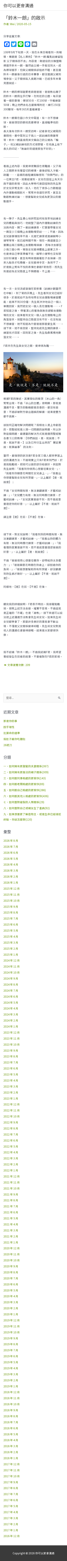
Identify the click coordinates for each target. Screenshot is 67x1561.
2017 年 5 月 (10, 1506)
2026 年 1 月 (10, 882)
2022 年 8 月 (10, 1128)
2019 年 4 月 (10, 1368)
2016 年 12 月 (11, 1536)
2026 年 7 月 (10, 846)
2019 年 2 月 (10, 1380)
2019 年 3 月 (10, 1374)
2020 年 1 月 (10, 1314)
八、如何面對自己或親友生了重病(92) (26, 808)
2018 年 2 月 (10, 1452)
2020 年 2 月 (10, 1308)
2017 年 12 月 (11, 1464)
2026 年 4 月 (10, 864)
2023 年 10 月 (11, 1044)
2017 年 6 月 (10, 1500)
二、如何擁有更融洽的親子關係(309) (26, 772)
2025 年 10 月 (11, 900)
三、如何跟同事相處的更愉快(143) (24, 778)
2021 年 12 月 (11, 1176)
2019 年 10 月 (11, 1332)
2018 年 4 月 (10, 1440)
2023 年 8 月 (10, 1056)
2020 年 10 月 (11, 1260)
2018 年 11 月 (11, 1398)
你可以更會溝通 (18, 5)
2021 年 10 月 (11, 1188)
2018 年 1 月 (10, 1458)
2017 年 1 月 (10, 1530)
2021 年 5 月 (10, 1218)
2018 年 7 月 (10, 1422)
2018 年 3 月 (10, 1446)
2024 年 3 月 (10, 1014)
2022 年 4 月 (10, 1152)
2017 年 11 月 (11, 1470)
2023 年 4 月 (10, 1080)
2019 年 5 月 (10, 1362)
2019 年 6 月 (10, 1356)
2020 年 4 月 (10, 1296)
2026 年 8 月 (10, 840)
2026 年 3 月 (10, 870)
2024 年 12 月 (11, 960)
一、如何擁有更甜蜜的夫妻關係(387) (26, 766)
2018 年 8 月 (10, 1416)
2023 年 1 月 (10, 1098)
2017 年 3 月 (10, 1518)
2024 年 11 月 (11, 966)
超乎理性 (8, 727)
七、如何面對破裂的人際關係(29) (23, 802)
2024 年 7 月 (10, 990)
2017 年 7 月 (10, 1494)
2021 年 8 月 (10, 1200)
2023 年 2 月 (10, 1092)
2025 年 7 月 (10, 918)
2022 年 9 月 (10, 1122)
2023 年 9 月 (10, 1050)
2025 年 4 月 (10, 936)
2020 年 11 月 (11, 1254)
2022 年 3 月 (10, 1158)
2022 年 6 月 (10, 1140)
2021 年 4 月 (10, 1224)
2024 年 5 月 (10, 1002)
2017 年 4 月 (10, 1512)
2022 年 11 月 (11, 1110)
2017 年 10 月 (11, 1476)
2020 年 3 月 (10, 1302)
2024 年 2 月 (10, 1020)
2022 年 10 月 (11, 1116)
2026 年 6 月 (10, 852)
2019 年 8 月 (10, 1344)
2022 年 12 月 (11, 1104)
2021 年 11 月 (11, 1182)
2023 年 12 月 (11, 1032)
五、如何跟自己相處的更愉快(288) (24, 790)
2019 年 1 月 (10, 1386)
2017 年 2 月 (10, 1524)
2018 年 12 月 (11, 1392)
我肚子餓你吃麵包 (14, 739)
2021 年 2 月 (10, 1236)
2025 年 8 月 (10, 912)
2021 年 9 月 (10, 1194)
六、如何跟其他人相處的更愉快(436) (26, 796)
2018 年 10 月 (11, 1404)
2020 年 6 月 (10, 1284)
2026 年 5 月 (10, 858)
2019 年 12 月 (11, 1320)
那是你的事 (10, 721)
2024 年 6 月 (10, 996)
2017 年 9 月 (10, 1482)
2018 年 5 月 (10, 1434)
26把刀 (7, 745)
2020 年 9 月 (10, 1266)
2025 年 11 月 (11, 894)
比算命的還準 (11, 733)
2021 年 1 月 (10, 1242)
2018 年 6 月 (10, 1428)
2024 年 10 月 (11, 972)
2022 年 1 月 (10, 1170)
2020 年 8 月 (10, 1272)
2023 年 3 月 (10, 1086)
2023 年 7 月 (10, 1062)
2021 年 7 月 (10, 1206)
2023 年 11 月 (11, 1038)
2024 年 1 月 (10, 1026)
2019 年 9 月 (10, 1338)
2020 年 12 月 (11, 1248)
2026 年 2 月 (10, 876)
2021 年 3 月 (10, 1230)
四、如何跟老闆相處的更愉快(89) (23, 784)
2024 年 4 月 (10, 1008)
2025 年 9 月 (10, 906)
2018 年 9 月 (10, 1410)
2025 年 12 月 (11, 888)
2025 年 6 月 (10, 924)
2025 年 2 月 (10, 948)
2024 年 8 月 (10, 984)
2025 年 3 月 (10, 942)
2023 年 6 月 (10, 1068)
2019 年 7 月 (10, 1350)
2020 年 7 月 (10, 1278)
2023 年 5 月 (10, 1074)
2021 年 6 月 (10, 1212)
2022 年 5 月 (10, 1146)
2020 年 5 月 (10, 1290)
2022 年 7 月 (10, 1134)
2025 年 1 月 (10, 954)
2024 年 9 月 (10, 978)
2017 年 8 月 (10, 1488)
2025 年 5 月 (10, 930)
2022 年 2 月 (10, 1164)
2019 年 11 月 (11, 1326)
